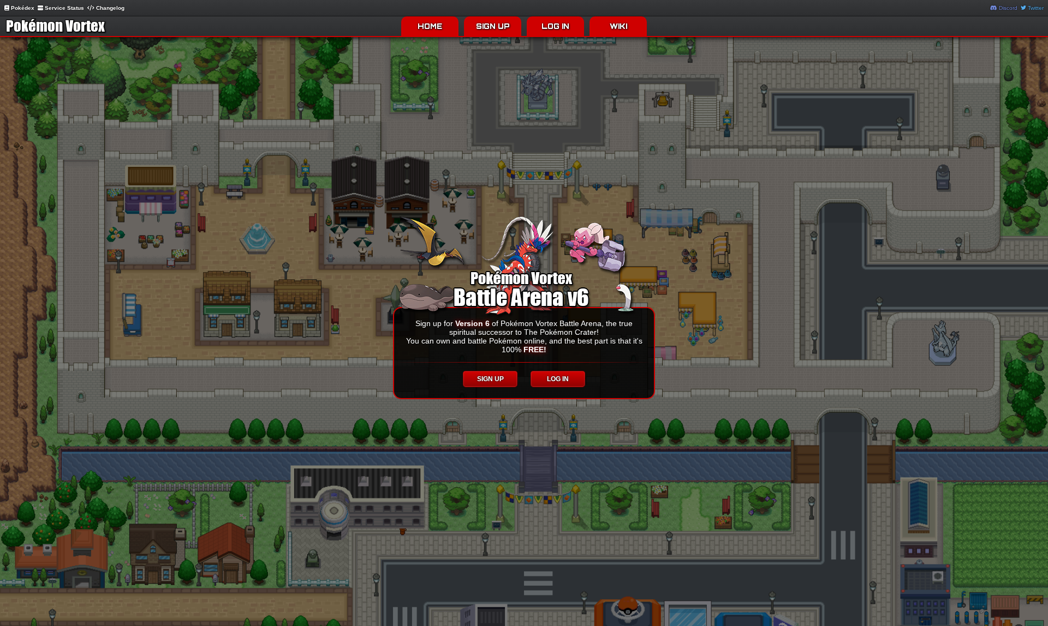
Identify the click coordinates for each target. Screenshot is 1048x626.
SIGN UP (493, 26)
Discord (1007, 8)
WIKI (618, 26)
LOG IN (555, 26)
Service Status (63, 8)
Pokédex (21, 8)
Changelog (109, 8)
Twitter (1035, 8)
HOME (430, 26)
